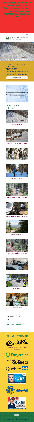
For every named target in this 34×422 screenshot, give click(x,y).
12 (25, 59)
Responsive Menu (27, 35)
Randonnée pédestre (17, 234)
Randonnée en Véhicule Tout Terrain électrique (17, 217)
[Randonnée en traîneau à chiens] (17, 42)
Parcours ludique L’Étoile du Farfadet (17, 253)
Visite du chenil (17, 162)
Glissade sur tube (17, 124)
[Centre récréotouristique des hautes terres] (17, 38)
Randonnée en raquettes (17, 178)
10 (22, 59)
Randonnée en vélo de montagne (17, 197)
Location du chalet (17, 307)
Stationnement (17, 288)
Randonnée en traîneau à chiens (17, 143)
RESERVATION (17, 78)
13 (27, 59)
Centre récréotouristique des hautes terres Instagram (18, 415)
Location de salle (17, 272)
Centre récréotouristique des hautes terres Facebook (15, 415)
